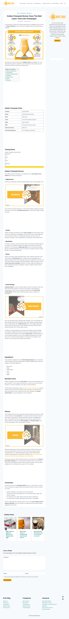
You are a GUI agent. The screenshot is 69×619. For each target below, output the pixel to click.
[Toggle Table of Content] (17, 69)
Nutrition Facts (9, 77)
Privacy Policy (6, 607)
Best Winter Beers (46, 601)
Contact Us (5, 602)
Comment (6, 557)
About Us (5, 601)
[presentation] (10, 523)
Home (18, 13)
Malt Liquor (29, 13)
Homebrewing (26, 604)
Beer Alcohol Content (47, 607)
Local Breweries (55, 3)
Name (5, 573)
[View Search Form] (65, 3)
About (61, 3)
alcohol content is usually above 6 (31, 388)
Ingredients (8, 75)
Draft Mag (21, 21)
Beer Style (30, 3)
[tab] (7, 533)
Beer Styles (25, 602)
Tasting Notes (9, 72)
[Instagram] (63, 599)
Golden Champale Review (12, 74)
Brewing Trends (46, 3)
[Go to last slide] (6, 529)
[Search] (64, 59)
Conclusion (8, 80)
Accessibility (6, 604)
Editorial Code (6, 606)
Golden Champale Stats (11, 70)
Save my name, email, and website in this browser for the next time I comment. (21, 576)
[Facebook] (63, 597)
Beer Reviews (23, 3)
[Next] (42, 529)
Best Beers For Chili (47, 602)
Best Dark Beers (46, 609)
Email (27, 573)
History (7, 78)
